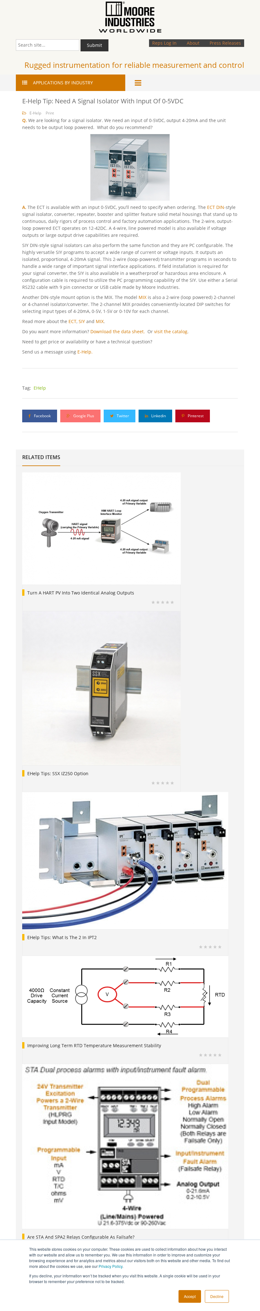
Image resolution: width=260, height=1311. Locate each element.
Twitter (122, 416)
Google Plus (83, 416)
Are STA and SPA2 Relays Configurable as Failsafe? (80, 1237)
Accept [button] (190, 1296)
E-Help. (85, 352)
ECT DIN (215, 207)
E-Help (35, 113)
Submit (94, 45)
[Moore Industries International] (130, 17)
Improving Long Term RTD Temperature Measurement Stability (94, 1045)
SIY (82, 321)
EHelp (40, 388)
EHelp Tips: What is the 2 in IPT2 (62, 937)
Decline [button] (217, 1296)
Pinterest (195, 416)
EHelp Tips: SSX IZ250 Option (57, 773)
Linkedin (158, 416)
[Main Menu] (139, 83)
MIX (142, 297)
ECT (72, 321)
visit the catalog (170, 331)
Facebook (42, 416)
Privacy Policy (110, 1266)
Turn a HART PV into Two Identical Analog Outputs (80, 593)
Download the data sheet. (117, 331)
